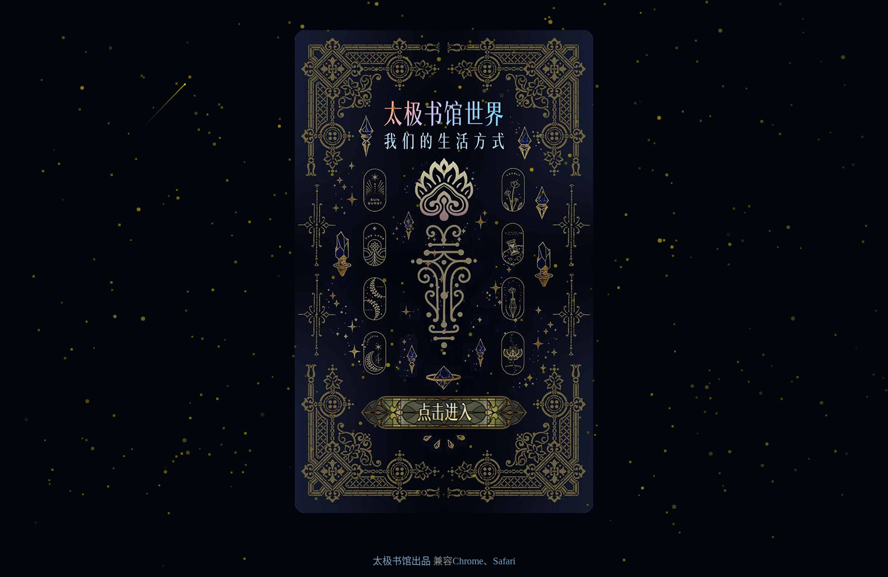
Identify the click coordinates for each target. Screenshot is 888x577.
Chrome (467, 561)
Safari (504, 561)
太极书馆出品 (402, 561)
